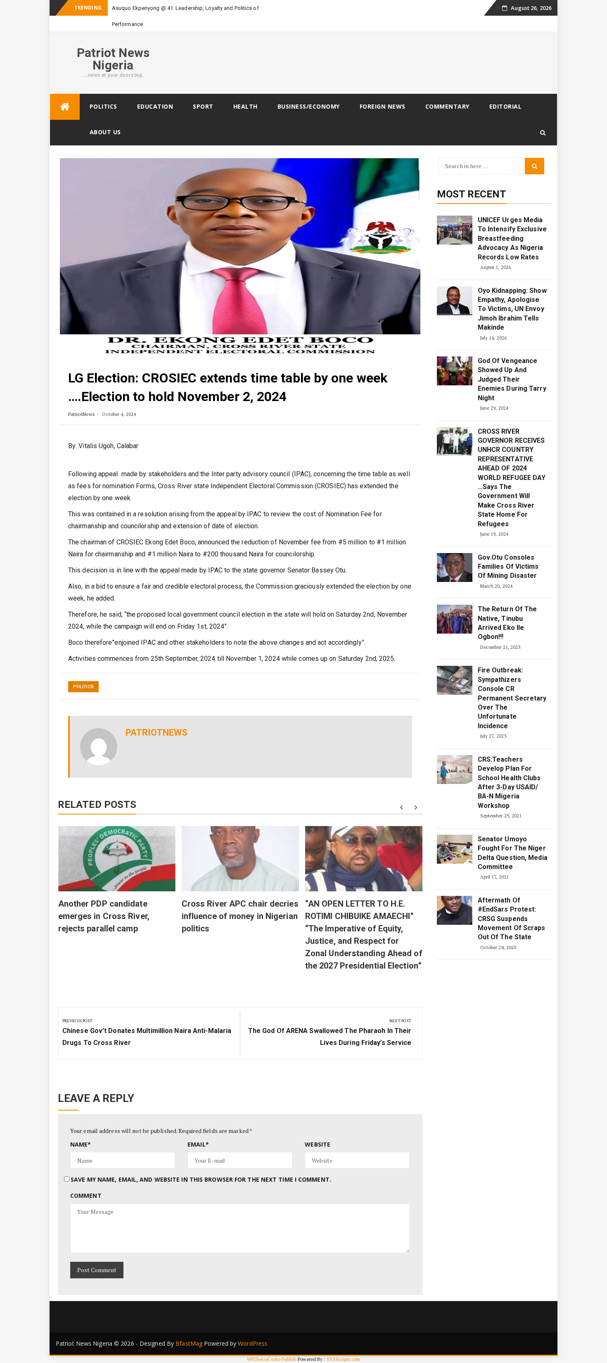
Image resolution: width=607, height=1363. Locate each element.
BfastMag (188, 1343)
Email (198, 1144)
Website (317, 1144)
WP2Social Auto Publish (271, 1359)
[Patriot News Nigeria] (65, 107)
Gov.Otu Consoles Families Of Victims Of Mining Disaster (508, 566)
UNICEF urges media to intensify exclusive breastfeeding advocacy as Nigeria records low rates (512, 238)
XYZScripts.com (343, 1359)
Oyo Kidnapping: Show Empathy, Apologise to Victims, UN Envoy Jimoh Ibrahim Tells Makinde (512, 309)
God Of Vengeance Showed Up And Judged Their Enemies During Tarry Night (512, 379)
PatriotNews (81, 414)
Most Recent (472, 194)
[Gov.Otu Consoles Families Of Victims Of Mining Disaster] (454, 567)
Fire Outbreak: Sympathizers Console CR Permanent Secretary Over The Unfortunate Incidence (512, 697)
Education (155, 106)
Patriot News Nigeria (113, 58)
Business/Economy (308, 106)
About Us (105, 132)
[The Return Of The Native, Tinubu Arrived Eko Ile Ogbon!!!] (454, 619)
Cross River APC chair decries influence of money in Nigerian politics (240, 916)
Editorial (505, 106)
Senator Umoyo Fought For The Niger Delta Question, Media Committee (513, 853)
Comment (86, 1195)
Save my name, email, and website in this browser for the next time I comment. (201, 1179)
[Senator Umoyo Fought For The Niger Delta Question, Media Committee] (454, 849)
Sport (203, 106)
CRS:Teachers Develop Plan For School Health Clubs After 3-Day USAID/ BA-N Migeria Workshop (509, 782)
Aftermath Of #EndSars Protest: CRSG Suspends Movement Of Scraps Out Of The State (511, 918)
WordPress (253, 1343)
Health (245, 106)
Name (80, 1144)
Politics (103, 106)
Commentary (447, 106)
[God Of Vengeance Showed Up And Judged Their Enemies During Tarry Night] (454, 370)
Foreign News (382, 106)
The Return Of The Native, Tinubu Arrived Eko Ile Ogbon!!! (507, 623)
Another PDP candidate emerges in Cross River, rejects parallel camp (103, 916)
